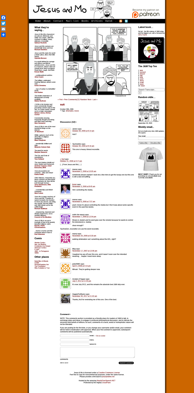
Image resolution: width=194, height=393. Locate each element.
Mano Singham (40, 140)
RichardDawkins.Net (42, 264)
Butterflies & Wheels (41, 261)
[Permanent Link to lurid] (148, 121)
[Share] (3, 35)
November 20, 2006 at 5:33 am (84, 236)
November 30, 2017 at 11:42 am (84, 296)
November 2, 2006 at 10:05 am (84, 171)
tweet (142, 84)
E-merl (37, 249)
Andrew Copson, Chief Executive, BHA (43, 166)
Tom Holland (39, 159)
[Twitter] (3, 23)
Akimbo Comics (40, 242)
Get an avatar (100, 335)
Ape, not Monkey (40, 244)
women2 (143, 72)
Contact (58, 21)
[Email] (3, 29)
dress (142, 80)
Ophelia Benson (41, 58)
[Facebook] (3, 18)
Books (85, 21)
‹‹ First (60, 100)
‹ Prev (65, 100)
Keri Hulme (39, 92)
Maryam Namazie (41, 152)
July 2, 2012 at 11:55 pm (81, 281)
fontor (74, 184)
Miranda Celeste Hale (42, 147)
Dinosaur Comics (40, 248)
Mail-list (72, 21)
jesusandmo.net (108, 377)
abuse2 (142, 74)
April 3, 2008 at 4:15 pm (81, 266)
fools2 (143, 86)
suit (62, 104)
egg (141, 75)
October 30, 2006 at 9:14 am (83, 131)
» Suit (62, 159)
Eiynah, (40, 226)
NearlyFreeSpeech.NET (106, 381)
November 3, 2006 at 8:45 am (83, 186)
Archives (97, 21)
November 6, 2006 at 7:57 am (83, 202)
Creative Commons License (109, 373)
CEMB (37, 263)
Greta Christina (40, 85)
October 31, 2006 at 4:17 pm (71, 161)
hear (141, 77)
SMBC (37, 253)
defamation (69, 111)
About (47, 21)
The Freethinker (40, 266)
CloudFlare (106, 383)
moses (76, 111)
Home (38, 21)
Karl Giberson (40, 234)
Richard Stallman (41, 208)
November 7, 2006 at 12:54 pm (84, 217)
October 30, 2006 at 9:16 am (83, 146)
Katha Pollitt (39, 174)
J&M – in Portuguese (42, 251)
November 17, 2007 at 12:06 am (84, 251)
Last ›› (95, 100)
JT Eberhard (39, 131)
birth (141, 70)
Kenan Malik (39, 72)
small (141, 82)
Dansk (108, 21)
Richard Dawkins (41, 49)
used (141, 79)
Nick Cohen (39, 193)
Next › (89, 100)
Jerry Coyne (142, 35)
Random (83, 100)
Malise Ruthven (40, 101)
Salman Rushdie (41, 43)
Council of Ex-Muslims (43, 217)
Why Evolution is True (42, 268)
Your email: (142, 136)
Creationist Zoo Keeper (42, 246)
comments (64, 359)
